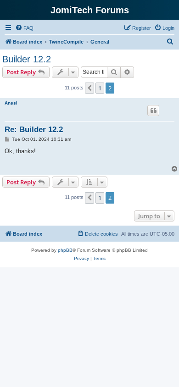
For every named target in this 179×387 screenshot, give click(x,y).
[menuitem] (24, 27)
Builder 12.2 (26, 59)
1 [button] (99, 88)
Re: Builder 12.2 (34, 129)
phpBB (65, 250)
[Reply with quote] (153, 110)
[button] (89, 88)
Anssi (11, 102)
